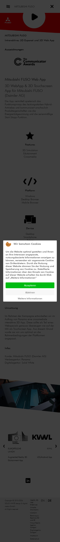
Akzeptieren (30, 285)
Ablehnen (30, 292)
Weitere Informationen (30, 298)
